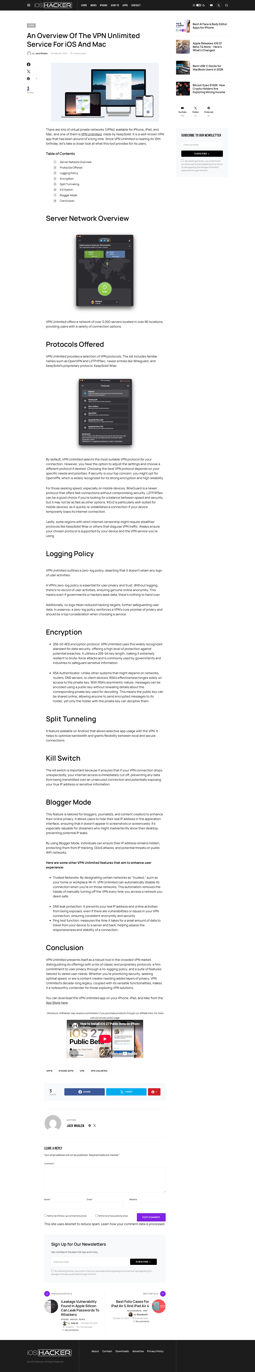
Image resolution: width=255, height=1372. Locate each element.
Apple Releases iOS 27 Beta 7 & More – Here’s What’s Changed (207, 46)
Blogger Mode (68, 195)
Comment (49, 1163)
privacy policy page (109, 1017)
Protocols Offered (71, 167)
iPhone (65, 1319)
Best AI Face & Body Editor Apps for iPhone (210, 25)
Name (47, 1199)
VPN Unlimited (91, 134)
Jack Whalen (75, 1126)
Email (90, 1199)
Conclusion (67, 201)
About (95, 1351)
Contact (107, 1351)
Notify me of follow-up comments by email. (67, 1215)
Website (133, 1199)
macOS (74, 1319)
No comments (71, 1330)
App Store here (57, 1002)
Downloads (122, 1351)
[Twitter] (219, 5)
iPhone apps (66, 1070)
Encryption (67, 178)
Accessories (134, 1310)
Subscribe (142, 1261)
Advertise (138, 1351)
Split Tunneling (69, 184)
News (82, 1319)
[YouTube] (211, 5)
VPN (82, 1070)
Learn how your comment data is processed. (133, 1224)
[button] (29, 5)
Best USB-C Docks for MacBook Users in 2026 (208, 67)
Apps (31, 25)
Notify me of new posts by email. (113, 1215)
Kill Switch (66, 190)
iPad (145, 1310)
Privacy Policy (155, 1351)
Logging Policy (69, 173)
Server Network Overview (76, 162)
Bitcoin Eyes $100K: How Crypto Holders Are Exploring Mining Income (209, 88)
